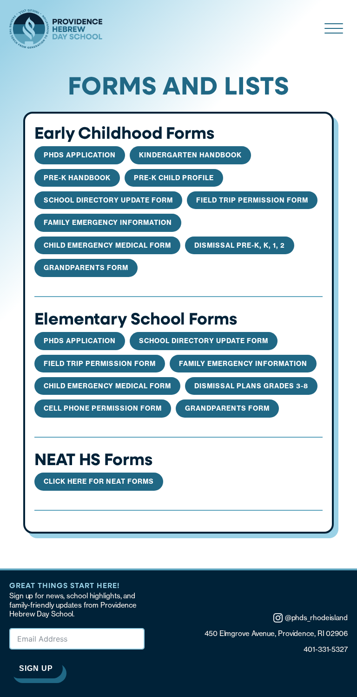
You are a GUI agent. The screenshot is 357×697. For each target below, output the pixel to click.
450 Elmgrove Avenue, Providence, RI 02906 (276, 633)
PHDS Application (80, 155)
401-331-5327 (326, 649)
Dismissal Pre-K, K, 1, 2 (239, 245)
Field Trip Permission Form (252, 200)
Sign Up (36, 668)
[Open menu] (333, 28)
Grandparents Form (86, 268)
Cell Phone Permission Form (103, 408)
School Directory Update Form (108, 200)
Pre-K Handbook (77, 178)
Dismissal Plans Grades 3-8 (251, 386)
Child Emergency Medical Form (107, 245)
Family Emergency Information (108, 222)
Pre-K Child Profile (174, 178)
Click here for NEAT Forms (99, 481)
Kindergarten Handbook (190, 155)
